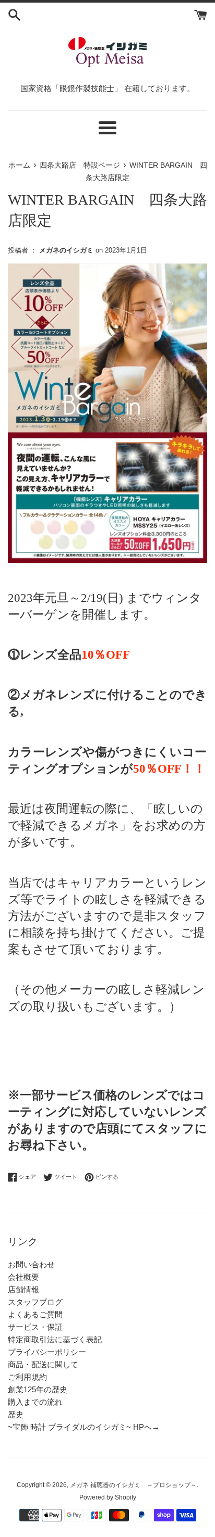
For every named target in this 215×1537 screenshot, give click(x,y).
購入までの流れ (35, 1401)
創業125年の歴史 (37, 1389)
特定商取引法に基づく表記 (55, 1339)
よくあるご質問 (35, 1314)
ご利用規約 (27, 1376)
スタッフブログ (35, 1301)
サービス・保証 (35, 1326)
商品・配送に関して (43, 1364)
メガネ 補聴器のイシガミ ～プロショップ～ (133, 1485)
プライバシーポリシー (47, 1351)
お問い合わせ (31, 1264)
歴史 (15, 1414)
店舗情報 (23, 1289)
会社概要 (23, 1277)
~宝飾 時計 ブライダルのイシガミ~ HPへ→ (84, 1426)
